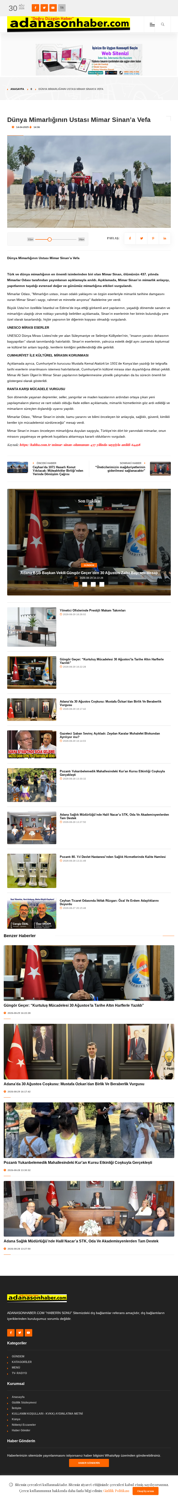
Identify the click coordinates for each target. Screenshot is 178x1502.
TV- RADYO (19, 1373)
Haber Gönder (21, 1430)
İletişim (16, 1408)
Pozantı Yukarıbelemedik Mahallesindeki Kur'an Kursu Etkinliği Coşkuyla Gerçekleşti (112, 773)
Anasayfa (17, 89)
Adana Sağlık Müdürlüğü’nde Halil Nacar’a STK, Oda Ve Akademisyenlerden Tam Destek (114, 816)
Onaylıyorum (145, 1491)
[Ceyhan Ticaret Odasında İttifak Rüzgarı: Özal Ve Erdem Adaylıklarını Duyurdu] (31, 913)
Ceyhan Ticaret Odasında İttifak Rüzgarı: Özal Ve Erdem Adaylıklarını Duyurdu (109, 902)
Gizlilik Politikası (116, 1490)
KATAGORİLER (22, 1362)
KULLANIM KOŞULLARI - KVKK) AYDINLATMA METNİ (47, 1413)
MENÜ (16, 1367)
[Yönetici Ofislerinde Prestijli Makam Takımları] (31, 627)
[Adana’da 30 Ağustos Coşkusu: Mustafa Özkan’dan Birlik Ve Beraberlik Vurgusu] (31, 709)
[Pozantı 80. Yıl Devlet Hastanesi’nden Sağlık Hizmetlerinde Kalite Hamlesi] (31, 871)
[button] (76, 584)
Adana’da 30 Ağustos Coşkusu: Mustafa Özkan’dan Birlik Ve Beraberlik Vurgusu (110, 703)
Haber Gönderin (89, 1463)
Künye (16, 1419)
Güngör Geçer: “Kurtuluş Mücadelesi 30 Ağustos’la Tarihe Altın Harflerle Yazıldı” (112, 661)
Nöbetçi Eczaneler (24, 1424)
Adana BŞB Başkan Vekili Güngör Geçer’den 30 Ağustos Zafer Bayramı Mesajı (89, 573)
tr (62, 8)
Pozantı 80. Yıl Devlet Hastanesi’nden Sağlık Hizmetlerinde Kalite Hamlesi (113, 857)
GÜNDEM (89, 565)
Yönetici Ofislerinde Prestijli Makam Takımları (93, 610)
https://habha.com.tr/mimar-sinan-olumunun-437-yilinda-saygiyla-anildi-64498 (79, 444)
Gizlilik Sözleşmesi (24, 1402)
